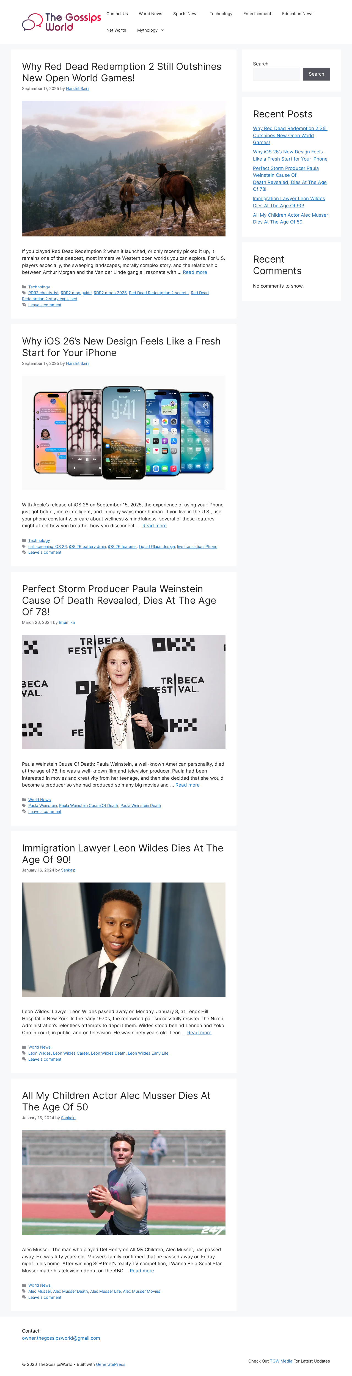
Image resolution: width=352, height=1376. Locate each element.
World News (150, 13)
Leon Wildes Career (71, 1053)
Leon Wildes (39, 1053)
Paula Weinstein (42, 805)
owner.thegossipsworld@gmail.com (61, 1338)
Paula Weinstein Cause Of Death (88, 805)
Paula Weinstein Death (140, 805)
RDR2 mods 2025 (110, 292)
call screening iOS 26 (47, 546)
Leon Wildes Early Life (148, 1053)
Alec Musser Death (70, 1291)
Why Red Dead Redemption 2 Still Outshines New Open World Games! (121, 72)
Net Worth (116, 30)
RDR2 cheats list (43, 292)
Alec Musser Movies (141, 1291)
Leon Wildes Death (108, 1053)
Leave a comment (44, 304)
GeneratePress (110, 1364)
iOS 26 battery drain (87, 546)
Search (260, 64)
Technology (221, 13)
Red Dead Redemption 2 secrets (159, 292)
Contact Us (117, 13)
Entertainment (257, 13)
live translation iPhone (197, 546)
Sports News (186, 13)
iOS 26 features (122, 546)
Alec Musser (39, 1291)
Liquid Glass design (157, 546)
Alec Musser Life (105, 1291)
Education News (298, 13)
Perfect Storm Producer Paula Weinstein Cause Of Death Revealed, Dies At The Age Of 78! (119, 600)
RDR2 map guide (76, 292)
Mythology (147, 30)
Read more (195, 272)
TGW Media (281, 1361)
